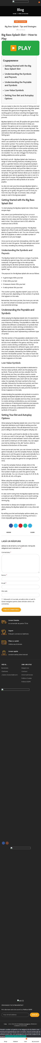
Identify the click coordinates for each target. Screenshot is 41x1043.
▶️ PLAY (20, 48)
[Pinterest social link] (20, 526)
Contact (24, 671)
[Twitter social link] (16, 526)
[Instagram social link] (7, 843)
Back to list (20, 532)
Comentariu (6, 552)
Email (3, 583)
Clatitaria (4, 671)
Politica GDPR (27, 1010)
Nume (4, 575)
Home (14, 13)
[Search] (34, 3)
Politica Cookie (26, 678)
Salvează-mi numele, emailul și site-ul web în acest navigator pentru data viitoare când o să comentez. (18, 601)
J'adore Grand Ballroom (9, 675)
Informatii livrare (27, 675)
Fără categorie (23, 13)
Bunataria (4, 668)
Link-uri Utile (26, 665)
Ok (6, 1036)
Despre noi (25, 668)
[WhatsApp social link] (25, 526)
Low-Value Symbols (14, 90)
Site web (4, 591)
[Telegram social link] (30, 526)
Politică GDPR (26, 682)
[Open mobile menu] (2, 3)
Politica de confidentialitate (16, 1036)
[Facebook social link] (11, 526)
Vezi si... (4, 665)
